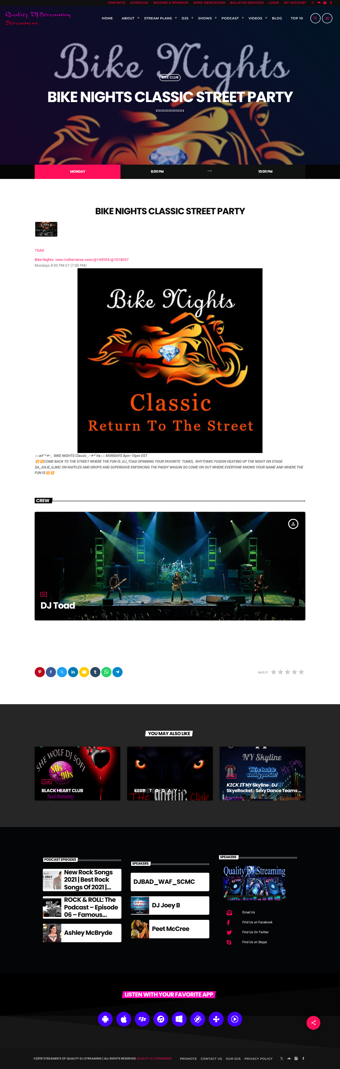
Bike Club (170, 77)
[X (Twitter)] (313, 3)
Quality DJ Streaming (154, 1058)
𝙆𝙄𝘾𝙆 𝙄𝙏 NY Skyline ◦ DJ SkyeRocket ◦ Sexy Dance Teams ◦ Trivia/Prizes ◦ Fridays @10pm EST (263, 790)
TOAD (39, 250)
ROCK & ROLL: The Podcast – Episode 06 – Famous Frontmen (91, 911)
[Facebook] (331, 3)
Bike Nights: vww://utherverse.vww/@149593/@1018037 (82, 259)
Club (46, 782)
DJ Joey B (166, 905)
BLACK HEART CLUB (62, 790)
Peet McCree (170, 929)
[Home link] (37, 18)
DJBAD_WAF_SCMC (164, 882)
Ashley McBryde (88, 933)
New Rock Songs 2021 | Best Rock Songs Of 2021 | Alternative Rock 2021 (88, 887)
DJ (43, 594)
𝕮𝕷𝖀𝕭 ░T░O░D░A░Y (155, 790)
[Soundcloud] (319, 3)
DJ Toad (57, 605)
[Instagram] (325, 3)
